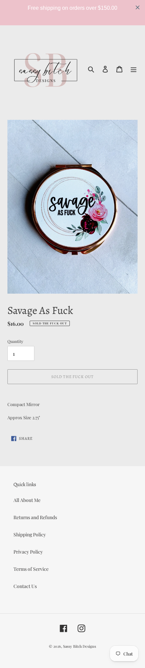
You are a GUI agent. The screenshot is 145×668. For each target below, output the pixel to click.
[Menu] (133, 68)
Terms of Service (31, 569)
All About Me (26, 500)
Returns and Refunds (35, 517)
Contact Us (25, 586)
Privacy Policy (28, 552)
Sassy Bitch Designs (79, 646)
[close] (138, 7)
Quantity (15, 341)
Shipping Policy (29, 534)
